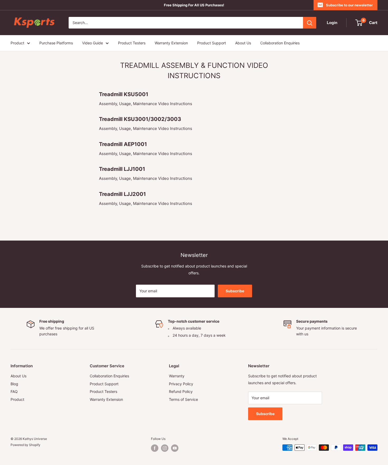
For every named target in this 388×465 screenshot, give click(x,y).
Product (17, 43)
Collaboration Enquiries (280, 43)
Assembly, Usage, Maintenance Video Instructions (145, 103)
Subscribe (235, 291)
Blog (14, 384)
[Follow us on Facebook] (154, 448)
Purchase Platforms (56, 43)
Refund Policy (181, 391)
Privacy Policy (181, 384)
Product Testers (131, 43)
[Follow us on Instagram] (164, 448)
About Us (243, 43)
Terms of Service (183, 399)
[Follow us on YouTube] (174, 448)
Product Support (211, 43)
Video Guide (92, 43)
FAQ (14, 391)
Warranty (176, 376)
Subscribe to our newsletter (349, 5)
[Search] (309, 23)
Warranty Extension (171, 43)
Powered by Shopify (25, 445)
